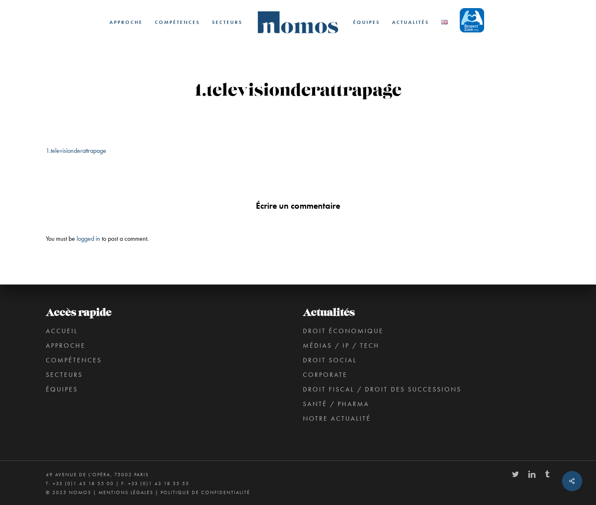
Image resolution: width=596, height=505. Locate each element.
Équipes (62, 389)
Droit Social (330, 360)
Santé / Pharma (336, 404)
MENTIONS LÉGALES (126, 492)
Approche (66, 345)
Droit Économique (343, 331)
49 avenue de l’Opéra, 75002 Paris (97, 474)
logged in (88, 238)
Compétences (74, 360)
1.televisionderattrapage (76, 150)
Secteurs (64, 374)
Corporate (325, 374)
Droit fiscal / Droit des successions (382, 389)
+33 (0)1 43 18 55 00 (83, 483)
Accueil (62, 331)
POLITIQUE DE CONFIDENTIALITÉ (205, 492)
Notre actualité (337, 418)
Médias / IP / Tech (341, 345)
